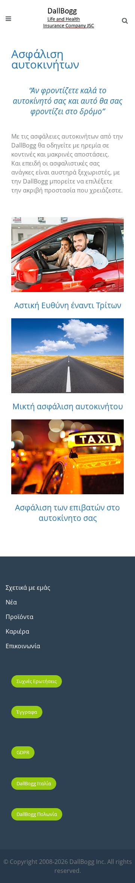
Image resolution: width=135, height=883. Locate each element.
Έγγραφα (26, 711)
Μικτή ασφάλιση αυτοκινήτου (67, 406)
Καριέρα (17, 631)
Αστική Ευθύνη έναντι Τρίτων (67, 305)
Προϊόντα (19, 617)
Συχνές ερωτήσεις (36, 681)
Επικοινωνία (23, 646)
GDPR (22, 752)
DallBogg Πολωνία (36, 814)
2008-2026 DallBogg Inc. (73, 862)
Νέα (11, 602)
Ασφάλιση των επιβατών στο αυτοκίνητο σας (67, 512)
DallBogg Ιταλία (33, 783)
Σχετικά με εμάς (28, 587)
